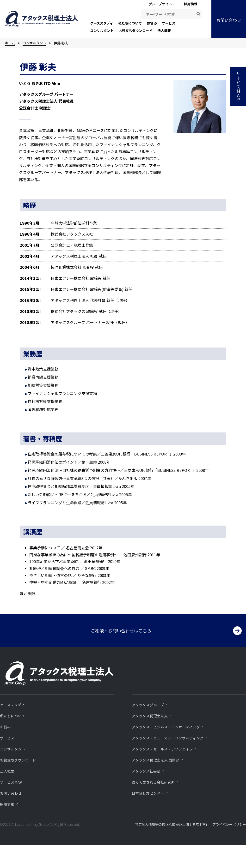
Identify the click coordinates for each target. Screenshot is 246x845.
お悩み (5, 726)
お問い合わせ (11, 793)
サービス (7, 737)
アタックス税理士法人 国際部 (155, 759)
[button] (228, 19)
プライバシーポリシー (229, 824)
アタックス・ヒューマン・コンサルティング (167, 737)
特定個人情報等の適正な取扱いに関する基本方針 (172, 824)
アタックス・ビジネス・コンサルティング (166, 726)
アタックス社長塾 (146, 770)
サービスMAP (11, 782)
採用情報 (7, 804)
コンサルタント (12, 748)
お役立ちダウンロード (18, 759)
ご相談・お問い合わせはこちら (121, 630)
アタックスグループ (148, 704)
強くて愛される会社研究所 (153, 782)
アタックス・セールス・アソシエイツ (162, 748)
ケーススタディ (12, 704)
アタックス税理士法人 (150, 715)
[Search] (199, 14)
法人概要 (7, 770)
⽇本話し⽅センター (148, 793)
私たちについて (12, 715)
